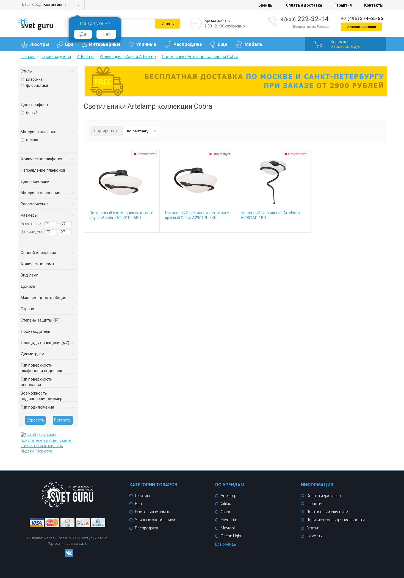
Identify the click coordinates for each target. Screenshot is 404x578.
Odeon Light (231, 536)
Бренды (265, 5)
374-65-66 (362, 18)
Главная (28, 57)
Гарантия (343, 5)
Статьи (312, 528)
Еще (223, 44)
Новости (314, 536)
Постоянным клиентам (327, 512)
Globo (226, 512)
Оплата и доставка (304, 5)
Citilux (226, 503)
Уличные (146, 44)
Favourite (229, 520)
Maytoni (228, 528)
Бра (69, 44)
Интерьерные (105, 44)
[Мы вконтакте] (67, 556)
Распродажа (187, 44)
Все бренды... (227, 544)
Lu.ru (83, 543)
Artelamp (228, 495)
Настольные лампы (153, 512)
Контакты (373, 5)
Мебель (253, 44)
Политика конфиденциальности (335, 520)
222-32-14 (304, 19)
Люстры (39, 44)
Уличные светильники (155, 520)
